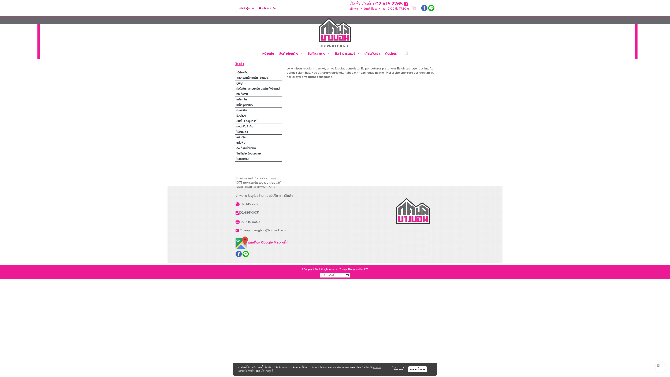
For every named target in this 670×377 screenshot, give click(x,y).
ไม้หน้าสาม (242, 159)
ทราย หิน (241, 110)
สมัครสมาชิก (268, 8)
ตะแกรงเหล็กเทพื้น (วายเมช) (252, 78)
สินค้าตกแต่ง (316, 53)
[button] (406, 53)
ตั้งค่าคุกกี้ (399, 369)
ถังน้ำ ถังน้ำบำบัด (246, 148)
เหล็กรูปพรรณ (244, 105)
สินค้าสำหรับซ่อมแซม (248, 153)
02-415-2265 (249, 204)
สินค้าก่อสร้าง (289, 53)
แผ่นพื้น (240, 143)
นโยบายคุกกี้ (267, 370)
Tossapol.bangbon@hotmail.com (263, 230)
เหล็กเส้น (241, 99)
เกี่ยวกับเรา (372, 53)
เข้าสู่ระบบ (247, 8)
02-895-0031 (249, 212)
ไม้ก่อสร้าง (242, 72)
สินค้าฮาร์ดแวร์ (345, 53)
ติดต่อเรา (391, 53)
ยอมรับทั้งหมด (417, 369)
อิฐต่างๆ (241, 115)
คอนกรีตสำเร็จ (244, 126)
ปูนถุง (239, 83)
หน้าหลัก (268, 53)
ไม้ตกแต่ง (242, 132)
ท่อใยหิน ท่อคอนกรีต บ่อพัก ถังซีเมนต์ (258, 88)
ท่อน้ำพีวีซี (242, 94)
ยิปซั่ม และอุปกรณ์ (246, 121)
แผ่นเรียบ (241, 137)
